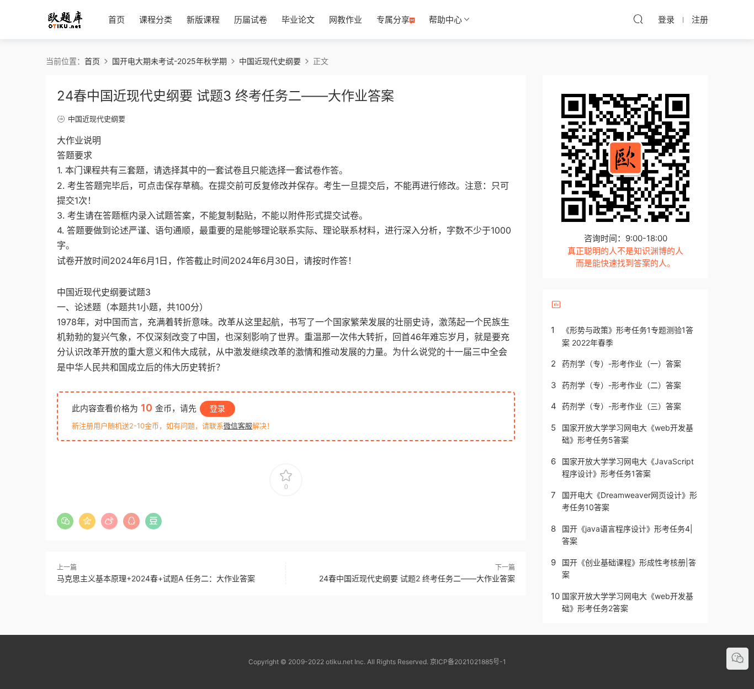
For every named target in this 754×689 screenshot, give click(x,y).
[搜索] (638, 18)
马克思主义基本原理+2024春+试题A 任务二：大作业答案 (156, 578)
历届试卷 (250, 19)
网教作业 (345, 19)
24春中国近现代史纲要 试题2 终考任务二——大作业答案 (417, 578)
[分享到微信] (65, 521)
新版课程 (203, 19)
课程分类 (155, 19)
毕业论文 (298, 19)
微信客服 (238, 425)
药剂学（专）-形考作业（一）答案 (621, 363)
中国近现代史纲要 (96, 118)
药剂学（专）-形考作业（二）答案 (621, 385)
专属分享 (393, 19)
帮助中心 (445, 19)
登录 (217, 408)
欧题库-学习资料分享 (65, 19)
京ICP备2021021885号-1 (468, 662)
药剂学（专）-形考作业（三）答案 (621, 406)
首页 (116, 19)
